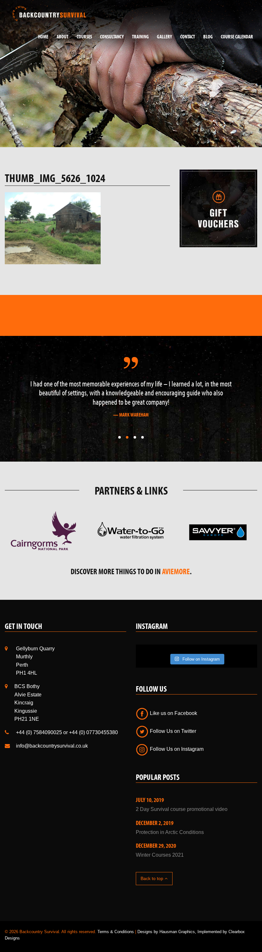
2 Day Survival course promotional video (181, 809)
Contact (187, 36)
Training (140, 36)
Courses (84, 36)
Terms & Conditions (115, 931)
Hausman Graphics (177, 931)
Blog (208, 36)
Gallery (164, 36)
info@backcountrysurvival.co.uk (52, 746)
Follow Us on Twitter (172, 731)
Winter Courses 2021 (160, 855)
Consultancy (112, 36)
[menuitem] (41, 36)
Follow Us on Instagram (176, 749)
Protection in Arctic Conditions (170, 832)
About (62, 36)
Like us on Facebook (173, 713)
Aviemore (176, 571)
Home (43, 36)
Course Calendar (237, 36)
